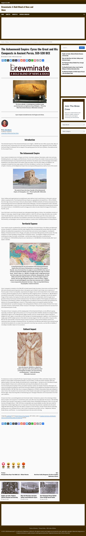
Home (2, 14)
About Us (8, 14)
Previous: (15, 473)
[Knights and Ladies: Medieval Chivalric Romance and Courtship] (10, 488)
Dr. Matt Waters (7, 130)
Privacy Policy (42, 528)
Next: (46, 474)
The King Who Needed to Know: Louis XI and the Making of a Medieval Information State (72, 68)
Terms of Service (33, 528)
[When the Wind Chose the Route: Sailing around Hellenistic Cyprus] (30, 488)
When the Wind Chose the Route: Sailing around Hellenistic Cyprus (29, 496)
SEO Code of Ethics (51, 528)
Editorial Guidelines (24, 14)
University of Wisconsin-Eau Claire (10, 133)
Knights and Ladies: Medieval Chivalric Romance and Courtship (9, 496)
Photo (42, 106)
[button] (84, 14)
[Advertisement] (43, 28)
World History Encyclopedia (22, 416)
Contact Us (14, 14)
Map (35, 282)
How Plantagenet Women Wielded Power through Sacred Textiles (48, 496)
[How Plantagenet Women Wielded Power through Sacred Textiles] (49, 488)
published (8, 416)
